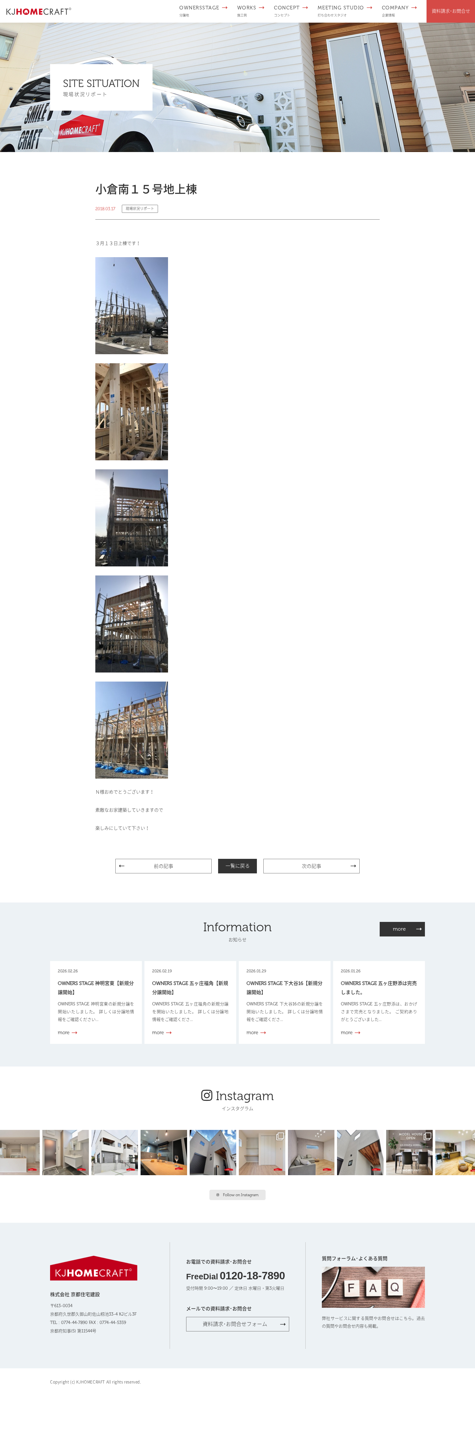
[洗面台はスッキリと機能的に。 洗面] (66, 1152)
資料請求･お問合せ (451, 11)
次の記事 (311, 866)
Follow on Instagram (241, 1195)
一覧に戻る (238, 866)
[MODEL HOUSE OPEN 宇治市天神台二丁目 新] (165, 1152)
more (399, 929)
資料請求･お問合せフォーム (235, 1324)
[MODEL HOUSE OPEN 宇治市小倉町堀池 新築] (263, 1152)
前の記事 (163, 866)
